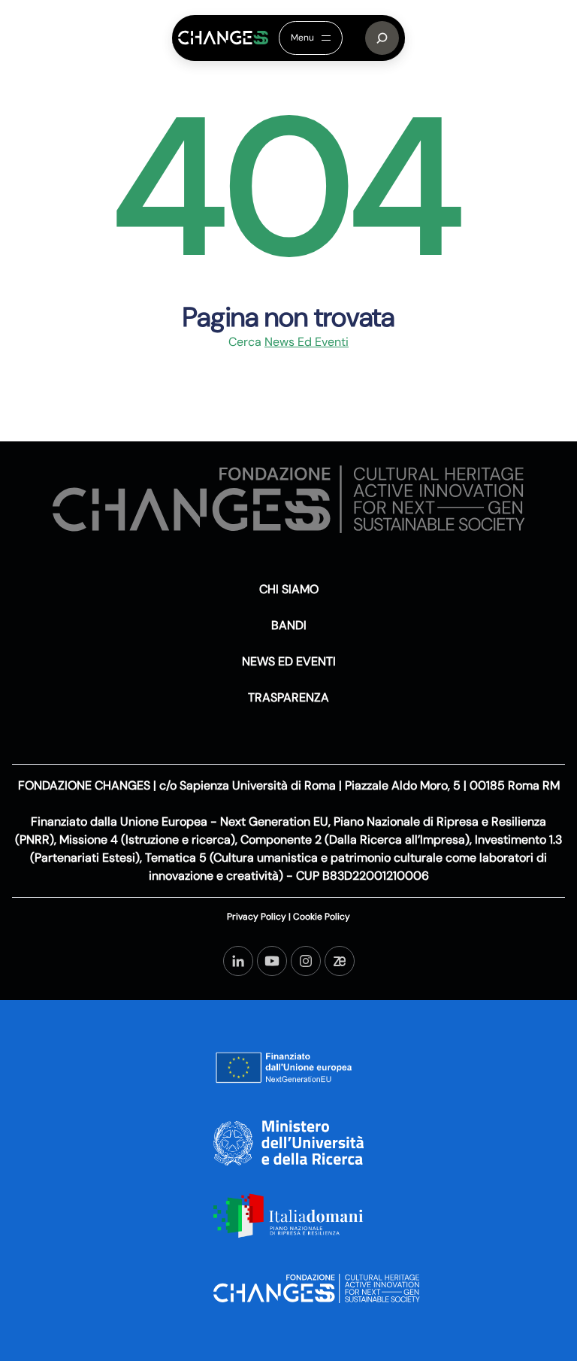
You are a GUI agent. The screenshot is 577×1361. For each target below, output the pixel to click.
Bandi (289, 625)
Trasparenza (288, 697)
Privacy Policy (257, 917)
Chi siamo (289, 589)
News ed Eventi (289, 661)
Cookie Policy (320, 917)
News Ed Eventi (306, 342)
